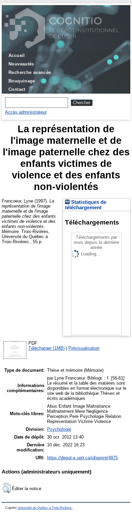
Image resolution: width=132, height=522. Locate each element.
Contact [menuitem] (16, 89)
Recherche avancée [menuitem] (29, 72)
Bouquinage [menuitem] (21, 80)
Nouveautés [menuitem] (21, 63)
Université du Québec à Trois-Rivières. (45, 507)
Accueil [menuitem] (16, 55)
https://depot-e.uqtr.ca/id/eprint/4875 (82, 457)
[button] (6, 488)
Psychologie (59, 429)
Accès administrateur (26, 112)
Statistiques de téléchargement (85, 204)
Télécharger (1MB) (46, 348)
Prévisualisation (84, 348)
